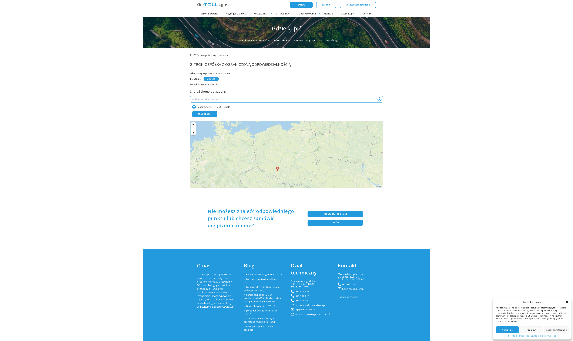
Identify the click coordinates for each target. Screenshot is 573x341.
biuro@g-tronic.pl (207, 84)
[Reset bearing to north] (193, 133)
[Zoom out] (193, 129)
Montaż (328, 13)
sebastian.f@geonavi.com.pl (310, 305)
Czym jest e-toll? (236, 13)
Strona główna (209, 13)
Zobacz (211, 78)
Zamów (301, 5)
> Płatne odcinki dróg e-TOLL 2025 (263, 274)
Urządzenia (261, 13)
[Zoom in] (193, 124)
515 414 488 (302, 291)
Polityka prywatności (349, 296)
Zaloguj (326, 5)
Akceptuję (507, 329)
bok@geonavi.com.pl (353, 288)
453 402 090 (349, 284)
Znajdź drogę (205, 114)
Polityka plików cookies (518, 336)
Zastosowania (307, 13)
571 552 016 (302, 295)
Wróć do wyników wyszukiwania (210, 55)
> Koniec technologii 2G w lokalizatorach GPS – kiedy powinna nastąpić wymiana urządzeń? (263, 298)
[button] (567, 301)
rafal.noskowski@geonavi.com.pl (312, 314)
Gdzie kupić (348, 13)
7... (207, 78)
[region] (286, 154)
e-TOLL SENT (283, 13)
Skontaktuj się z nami (335, 214)
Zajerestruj (357, 5)
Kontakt (367, 13)
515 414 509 (302, 300)
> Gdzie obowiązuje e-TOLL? (259, 305)
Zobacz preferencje (556, 329)
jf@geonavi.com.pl (305, 309)
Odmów (531, 329)
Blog (249, 265)
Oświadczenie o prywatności (543, 336)
